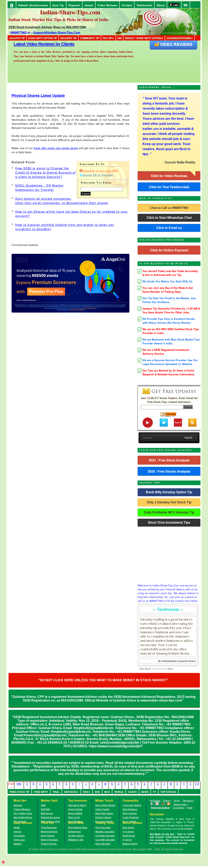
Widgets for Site (75, 839)
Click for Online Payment (169, 250)
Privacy (167, 800)
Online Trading (102, 809)
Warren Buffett (75, 813)
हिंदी (186, 5)
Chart (132, 792)
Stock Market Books (105, 805)
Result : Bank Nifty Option (143, 38)
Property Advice (103, 817)
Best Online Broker (23, 817)
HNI (119, 38)
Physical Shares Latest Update (38, 95)
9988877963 (18, 32)
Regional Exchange (50, 817)
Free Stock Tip (19, 792)
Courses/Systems (179, 38)
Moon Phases (47, 835)
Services (70, 792)
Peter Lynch (74, 817)
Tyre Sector (128, 831)
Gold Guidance (129, 809)
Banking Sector (130, 843)
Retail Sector (128, 835)
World (119, 792)
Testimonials (159, 669)
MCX (107, 792)
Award (88, 5)
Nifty (19, 783)
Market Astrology (49, 831)
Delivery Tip (68, 38)
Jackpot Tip (17, 38)
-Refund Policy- (180, 804)
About (161, 5)
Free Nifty (41, 792)
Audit (189, 807)
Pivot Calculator (103, 827)
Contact (127, 5)
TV (154, 792)
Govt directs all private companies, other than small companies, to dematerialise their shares (61, 200)
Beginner (18, 805)
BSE (97, 792)
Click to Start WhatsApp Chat (169, 217)
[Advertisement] (169, 554)
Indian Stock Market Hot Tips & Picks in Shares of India (58, 19)
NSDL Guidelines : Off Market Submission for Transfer (39, 187)
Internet (17, 831)
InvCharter (155, 800)
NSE (85, 792)
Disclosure (188, 800)
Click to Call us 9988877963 (169, 207)
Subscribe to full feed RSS (100, 170)
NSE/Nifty (45, 809)
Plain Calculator (102, 843)
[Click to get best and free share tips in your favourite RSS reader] (168, 804)
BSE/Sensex (47, 813)
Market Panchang (49, 839)
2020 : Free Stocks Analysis (169, 471)
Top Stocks (168, 792)
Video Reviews (107, 5)
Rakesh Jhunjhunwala (33, 5)
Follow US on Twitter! (98, 175)
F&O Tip (107, 38)
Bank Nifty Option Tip (42, 38)
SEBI (43, 805)
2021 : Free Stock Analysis (169, 460)
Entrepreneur (74, 831)
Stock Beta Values (104, 813)
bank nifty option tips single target (56, 148)
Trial (56, 792)
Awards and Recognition (37, 44)
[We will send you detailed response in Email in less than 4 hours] (157, 804)
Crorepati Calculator (105, 835)
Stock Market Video (77, 827)
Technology (19, 835)
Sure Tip (58, 5)
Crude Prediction (130, 817)
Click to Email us (169, 228)
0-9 (197, 783)
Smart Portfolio (75, 809)
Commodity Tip (89, 38)
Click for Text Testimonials (169, 187)
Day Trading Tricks (23, 813)
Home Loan (19, 839)
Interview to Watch (77, 805)
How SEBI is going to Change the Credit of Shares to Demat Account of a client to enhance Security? (45, 172)
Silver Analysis (129, 813)
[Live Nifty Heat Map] (163, 804)
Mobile (17, 827)
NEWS (144, 792)
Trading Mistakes (22, 809)
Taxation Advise (76, 835)
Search (188, 437)
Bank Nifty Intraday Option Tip (169, 492)
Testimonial (144, 5)
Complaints (178, 807)
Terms (176, 800)
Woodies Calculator (104, 831)
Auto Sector (128, 827)
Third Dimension (49, 827)
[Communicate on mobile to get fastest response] (152, 804)
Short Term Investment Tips (169, 522)
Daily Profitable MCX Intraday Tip (169, 512)
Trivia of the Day (49, 843)
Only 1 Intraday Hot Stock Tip (169, 502)
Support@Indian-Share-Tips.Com (56, 32)
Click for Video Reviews (169, 175)
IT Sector (127, 839)
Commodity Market (131, 805)
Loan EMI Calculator (105, 839)
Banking (18, 843)
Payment (74, 5)
